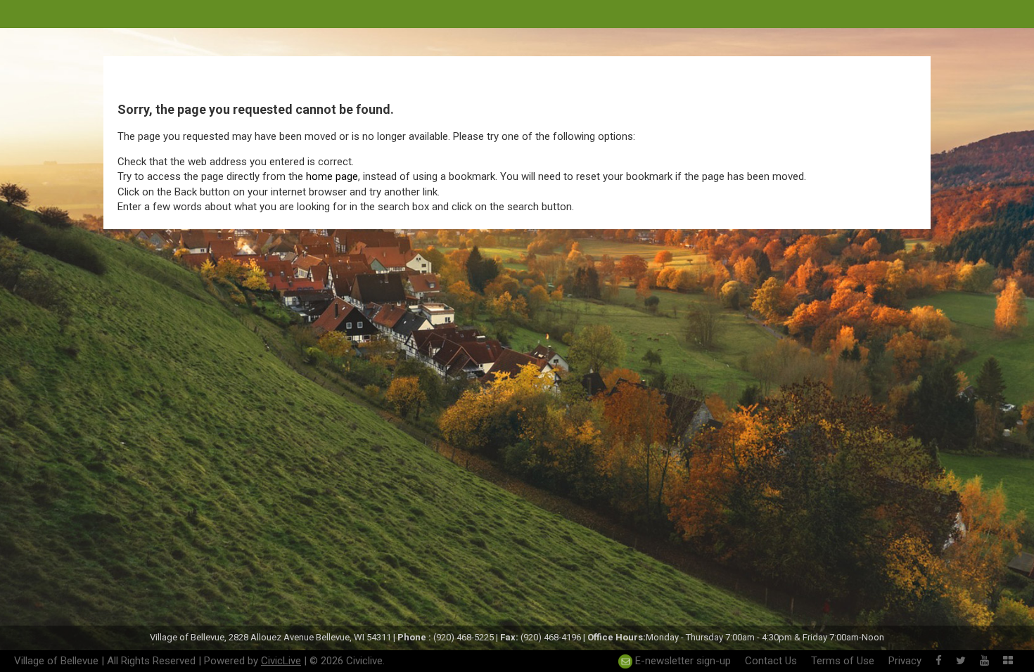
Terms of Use (842, 660)
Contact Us (771, 660)
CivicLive (281, 660)
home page (332, 176)
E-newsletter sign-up (681, 660)
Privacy (904, 660)
